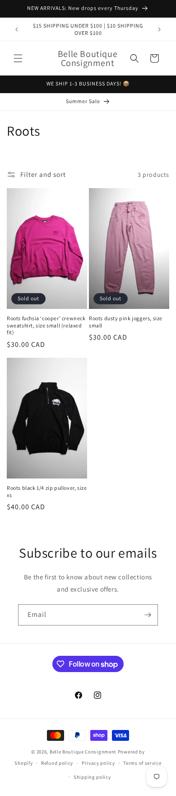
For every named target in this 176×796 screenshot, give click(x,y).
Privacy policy (98, 763)
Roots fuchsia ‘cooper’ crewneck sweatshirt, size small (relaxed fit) (46, 325)
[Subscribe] (147, 614)
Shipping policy (92, 777)
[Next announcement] (159, 29)
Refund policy (57, 763)
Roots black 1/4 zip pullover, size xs (47, 491)
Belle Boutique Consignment (83, 752)
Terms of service (142, 763)
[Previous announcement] (17, 29)
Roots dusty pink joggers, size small (125, 322)
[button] (18, 58)
